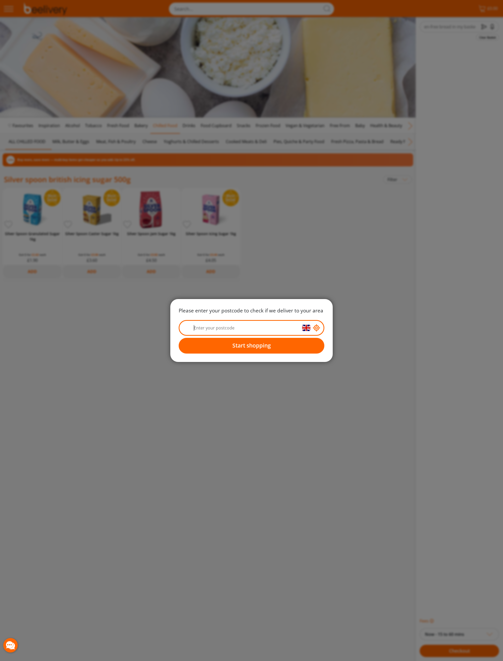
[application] (10, 645)
